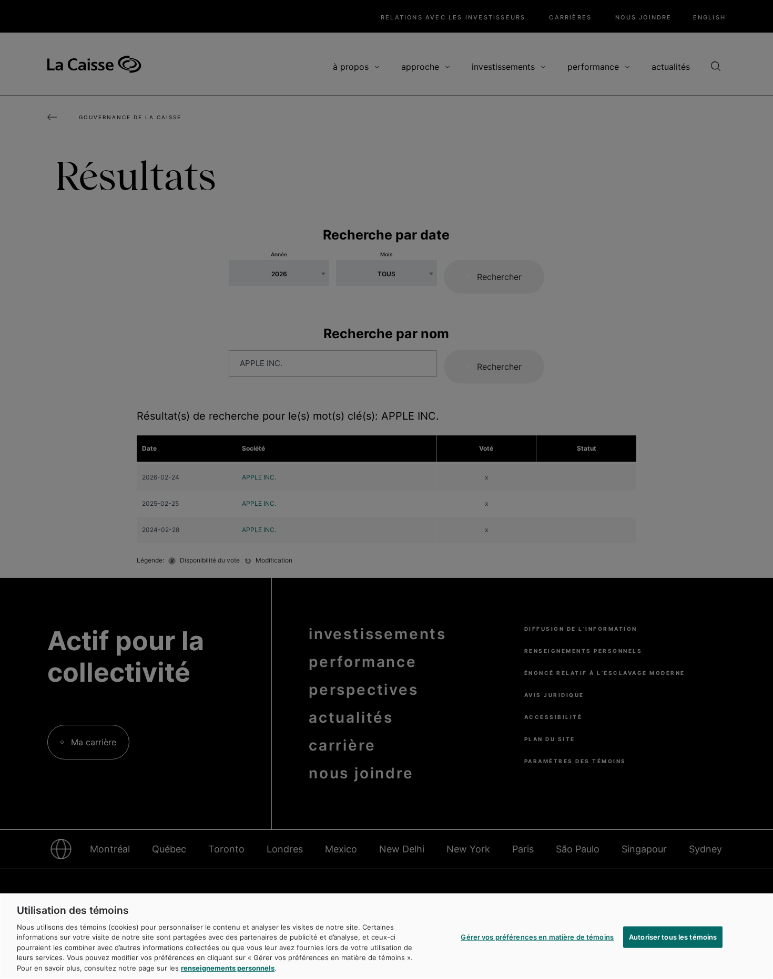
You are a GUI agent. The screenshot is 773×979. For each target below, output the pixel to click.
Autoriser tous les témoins (673, 936)
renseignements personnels (227, 968)
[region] (386, 936)
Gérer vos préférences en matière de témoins (537, 936)
